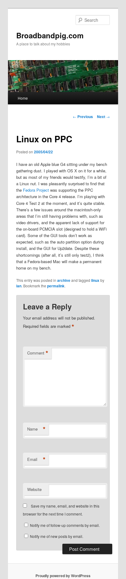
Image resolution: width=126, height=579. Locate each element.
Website (34, 489)
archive (63, 280)
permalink (56, 286)
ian (18, 286)
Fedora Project (36, 190)
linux (95, 280)
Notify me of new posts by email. (56, 536)
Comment (37, 353)
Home (23, 98)
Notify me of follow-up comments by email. (65, 525)
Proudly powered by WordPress (63, 575)
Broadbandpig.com (49, 35)
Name (36, 429)
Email (36, 459)
